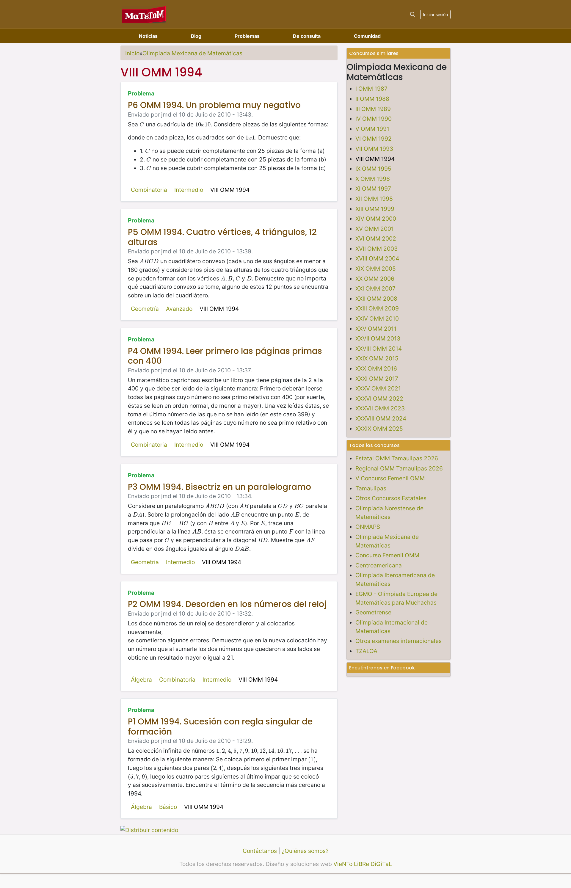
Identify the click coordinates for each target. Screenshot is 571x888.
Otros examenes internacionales (398, 640)
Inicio (132, 53)
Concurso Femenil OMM (387, 555)
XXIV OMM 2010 (377, 318)
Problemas (247, 36)
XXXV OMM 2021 (378, 388)
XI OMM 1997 (373, 188)
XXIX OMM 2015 (377, 358)
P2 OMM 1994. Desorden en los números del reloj (227, 604)
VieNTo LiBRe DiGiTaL (362, 863)
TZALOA (366, 651)
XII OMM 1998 (374, 198)
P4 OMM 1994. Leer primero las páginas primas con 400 (225, 356)
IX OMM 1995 (373, 168)
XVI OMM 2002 (375, 238)
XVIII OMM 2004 (377, 258)
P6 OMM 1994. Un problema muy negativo (214, 105)
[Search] (412, 14)
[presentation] (141, 124)
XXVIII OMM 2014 (378, 348)
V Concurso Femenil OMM (390, 478)
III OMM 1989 (373, 108)
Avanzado (179, 308)
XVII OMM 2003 (376, 248)
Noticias (148, 36)
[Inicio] (144, 14)
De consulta (307, 36)
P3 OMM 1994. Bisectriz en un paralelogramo (219, 487)
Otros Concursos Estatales (390, 498)
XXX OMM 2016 (376, 368)
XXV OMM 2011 (375, 328)
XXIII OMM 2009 (377, 308)
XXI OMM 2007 (375, 288)
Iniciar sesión (435, 14)
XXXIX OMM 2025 (379, 428)
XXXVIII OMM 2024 (380, 418)
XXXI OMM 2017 (376, 378)
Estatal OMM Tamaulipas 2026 (396, 458)
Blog (196, 36)
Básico (168, 806)
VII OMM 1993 (374, 148)
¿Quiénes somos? (305, 850)
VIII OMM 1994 (230, 189)
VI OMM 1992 (373, 138)
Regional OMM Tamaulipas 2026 (399, 468)
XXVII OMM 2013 (377, 338)
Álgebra (141, 679)
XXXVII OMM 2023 (380, 408)
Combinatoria (149, 189)
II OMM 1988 (372, 98)
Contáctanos (260, 850)
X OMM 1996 (372, 178)
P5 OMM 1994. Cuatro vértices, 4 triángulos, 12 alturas (222, 237)
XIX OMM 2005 (375, 268)
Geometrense (373, 612)
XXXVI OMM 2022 (379, 398)
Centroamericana (378, 565)
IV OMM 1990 (373, 118)
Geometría (145, 308)
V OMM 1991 (372, 128)
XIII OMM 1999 (374, 208)
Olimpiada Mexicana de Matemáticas (192, 53)
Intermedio (188, 189)
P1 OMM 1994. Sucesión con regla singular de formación (220, 727)
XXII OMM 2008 (376, 298)
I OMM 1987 (371, 88)
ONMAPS (367, 526)
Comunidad (367, 36)
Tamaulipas (370, 488)
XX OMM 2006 (374, 278)
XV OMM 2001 (374, 228)
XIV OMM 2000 (375, 218)
